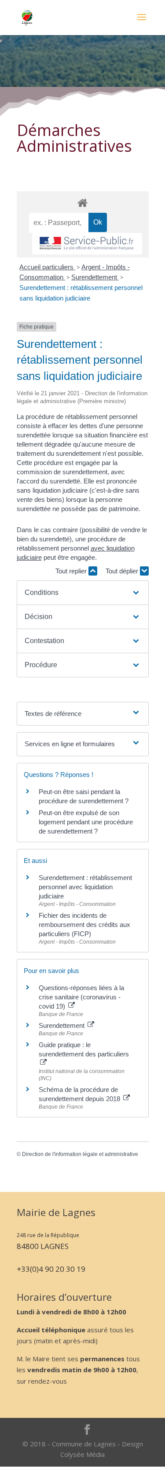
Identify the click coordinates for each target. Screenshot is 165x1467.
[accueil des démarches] (82, 202)
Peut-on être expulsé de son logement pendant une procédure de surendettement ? (86, 822)
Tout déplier (123, 571)
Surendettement (95, 277)
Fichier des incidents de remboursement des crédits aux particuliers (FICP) (84, 924)
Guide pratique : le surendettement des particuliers (84, 1049)
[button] (82, 593)
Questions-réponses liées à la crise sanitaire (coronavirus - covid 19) (81, 997)
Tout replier (71, 571)
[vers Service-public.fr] (87, 243)
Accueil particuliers (47, 267)
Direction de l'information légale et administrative (80, 1154)
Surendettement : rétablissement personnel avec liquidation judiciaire (85, 887)
